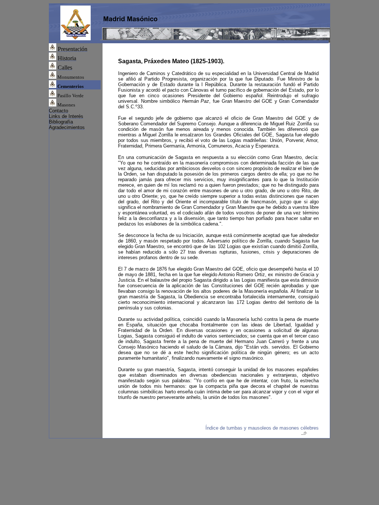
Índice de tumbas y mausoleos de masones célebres (262, 428)
